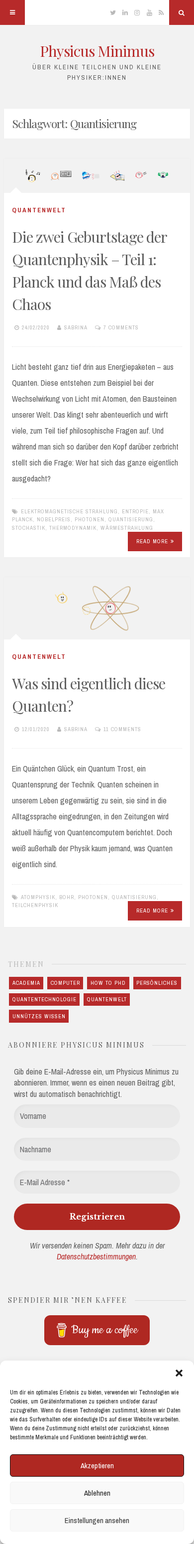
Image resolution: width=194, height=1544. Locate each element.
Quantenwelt (39, 210)
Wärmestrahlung (126, 527)
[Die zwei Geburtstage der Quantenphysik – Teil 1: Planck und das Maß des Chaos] (97, 175)
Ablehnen (97, 1493)
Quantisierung (130, 519)
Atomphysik (38, 897)
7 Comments (121, 327)
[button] (179, 1373)
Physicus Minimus (97, 51)
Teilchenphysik (35, 905)
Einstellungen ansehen (97, 1520)
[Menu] (12, 12)
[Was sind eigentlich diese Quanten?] (97, 608)
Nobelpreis (54, 519)
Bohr (66, 897)
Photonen (89, 519)
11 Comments (122, 729)
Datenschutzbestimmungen (96, 1256)
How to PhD (108, 982)
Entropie (135, 511)
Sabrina (76, 327)
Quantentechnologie (44, 999)
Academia (26, 982)
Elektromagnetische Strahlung (69, 511)
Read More (152, 541)
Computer (65, 982)
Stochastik (28, 527)
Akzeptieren (97, 1465)
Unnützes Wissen (39, 1016)
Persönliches (157, 982)
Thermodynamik (73, 527)
